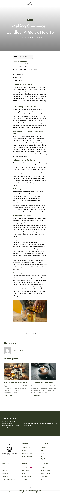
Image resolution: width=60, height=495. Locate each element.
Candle (30, 20)
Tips (30, 327)
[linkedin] (33, 333)
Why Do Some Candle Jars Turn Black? (42, 383)
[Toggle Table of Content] (29, 56)
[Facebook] (27, 333)
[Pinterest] (29, 333)
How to (13, 327)
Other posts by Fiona (19, 351)
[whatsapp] (35, 333)
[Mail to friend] (31, 333)
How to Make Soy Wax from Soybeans (15, 383)
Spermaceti (25, 327)
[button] (1, 3)
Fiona (35, 38)
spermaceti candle (26, 275)
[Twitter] (25, 333)
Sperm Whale (18, 327)
